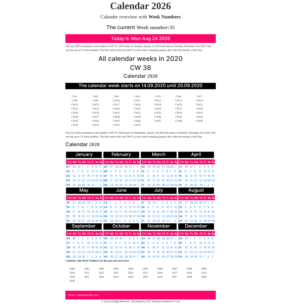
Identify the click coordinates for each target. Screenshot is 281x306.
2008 (189, 268)
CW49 (199, 120)
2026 (160, 276)
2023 (116, 276)
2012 (101, 272)
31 (79, 166)
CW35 (199, 112)
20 (74, 180)
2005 (145, 268)
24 (93, 180)
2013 (116, 272)
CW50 (74, 125)
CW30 (95, 112)
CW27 (178, 108)
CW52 (116, 125)
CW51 (95, 125)
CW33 (157, 112)
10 (92, 171)
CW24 (116, 108)
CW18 (137, 104)
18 (96, 175)
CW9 (95, 100)
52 (180, 252)
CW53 (137, 125)
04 (68, 180)
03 (68, 175)
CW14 (199, 100)
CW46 (137, 120)
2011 (86, 272)
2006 (160, 268)
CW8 (74, 100)
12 (100, 171)
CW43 (74, 120)
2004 (130, 268)
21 (79, 180)
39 (68, 252)
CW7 (199, 96)
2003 (116, 268)
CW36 (74, 116)
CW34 (178, 112)
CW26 (157, 108)
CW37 (95, 116)
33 (180, 211)
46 (143, 247)
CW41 (178, 116)
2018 (189, 272)
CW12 (157, 100)
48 (143, 256)
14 (79, 175)
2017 (174, 272)
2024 (130, 276)
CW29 (74, 112)
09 (105, 185)
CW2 (95, 96)
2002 (101, 268)
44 (105, 256)
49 (180, 238)
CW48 (178, 120)
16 (88, 175)
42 (105, 247)
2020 (72, 276)
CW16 (95, 104)
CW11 (137, 100)
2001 (86, 268)
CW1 (74, 96)
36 (68, 238)
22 (83, 180)
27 (74, 185)
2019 (204, 272)
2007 (174, 268)
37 (68, 242)
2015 (145, 272)
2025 (145, 276)
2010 (72, 272)
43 (105, 252)
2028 (189, 276)
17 (92, 175)
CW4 (137, 96)
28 (79, 185)
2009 (204, 268)
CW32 (137, 112)
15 (83, 175)
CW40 (157, 116)
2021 (86, 276)
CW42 (199, 116)
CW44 (95, 120)
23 (88, 180)
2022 (101, 276)
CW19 (157, 104)
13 (74, 175)
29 (83, 185)
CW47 (157, 120)
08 (105, 180)
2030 (72, 280)
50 (180, 242)
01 (68, 166)
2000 (72, 268)
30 (74, 166)
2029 (204, 276)
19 (100, 175)
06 (105, 171)
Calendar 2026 (140, 5)
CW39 (137, 116)
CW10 (116, 100)
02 (68, 171)
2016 (160, 272)
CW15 (74, 104)
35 (180, 220)
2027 (174, 276)
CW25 (137, 108)
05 (68, 185)
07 (105, 175)
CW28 (199, 108)
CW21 (199, 104)
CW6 (178, 96)
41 (105, 242)
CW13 (178, 100)
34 (180, 216)
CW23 (95, 108)
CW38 (116, 116)
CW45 (116, 120)
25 (97, 180)
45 (143, 242)
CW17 (116, 104)
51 (180, 247)
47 (143, 252)
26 (101, 180)
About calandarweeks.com (83, 295)
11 (96, 171)
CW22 (74, 108)
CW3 (116, 96)
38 (68, 247)
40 (68, 256)
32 (180, 207)
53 (180, 256)
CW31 (116, 112)
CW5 (158, 96)
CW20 (178, 104)
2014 (130, 272)
